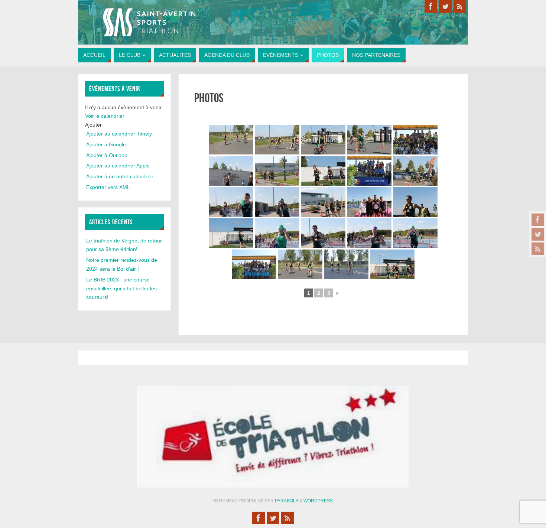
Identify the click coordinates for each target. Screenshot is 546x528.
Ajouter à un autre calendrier (119, 176)
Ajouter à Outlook (106, 155)
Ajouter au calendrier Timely (119, 134)
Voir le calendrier (104, 116)
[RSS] (538, 248)
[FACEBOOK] (538, 220)
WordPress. (318, 500)
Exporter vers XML (108, 187)
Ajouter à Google (106, 144)
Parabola (286, 500)
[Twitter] (538, 234)
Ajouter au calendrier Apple (118, 166)
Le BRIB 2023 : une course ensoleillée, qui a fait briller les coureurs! (121, 288)
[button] (93, 125)
